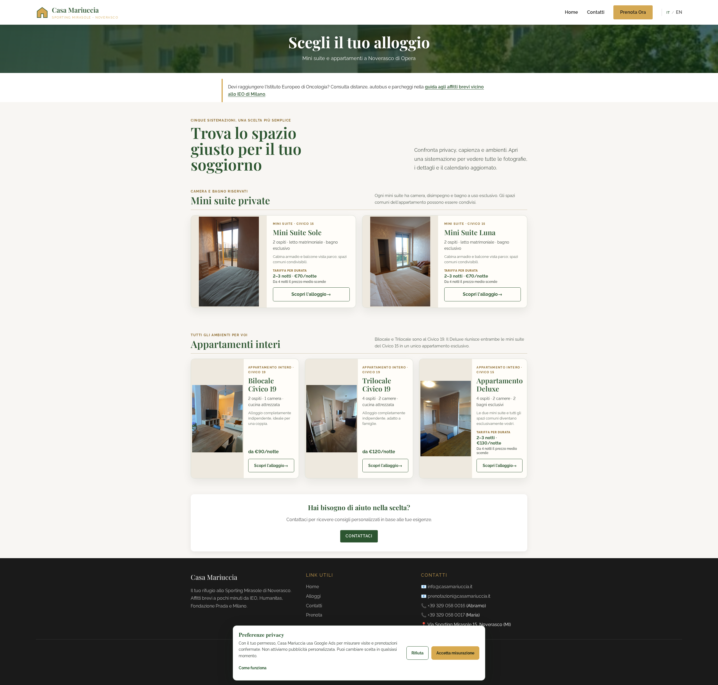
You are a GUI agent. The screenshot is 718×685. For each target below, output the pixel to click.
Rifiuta (417, 653)
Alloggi (313, 596)
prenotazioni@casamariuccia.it (459, 596)
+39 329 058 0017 (446, 615)
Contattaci (359, 536)
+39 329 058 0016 (446, 605)
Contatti (595, 12)
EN (679, 12)
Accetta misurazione (455, 653)
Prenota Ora (633, 12)
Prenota (314, 615)
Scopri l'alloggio (311, 294)
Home (571, 12)
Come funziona (252, 668)
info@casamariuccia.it (450, 586)
